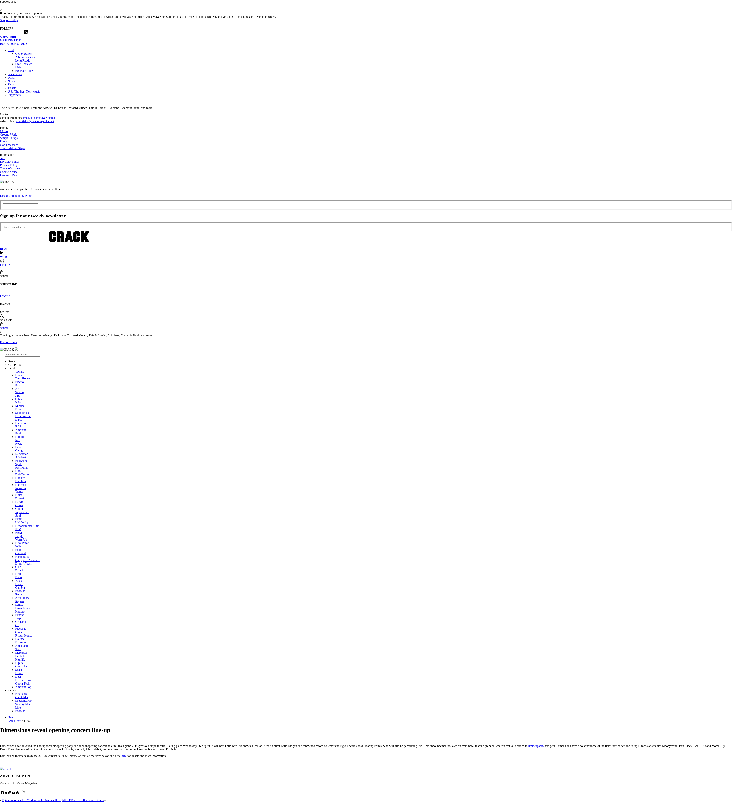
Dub (18, 471)
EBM (18, 532)
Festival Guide (24, 70)
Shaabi (19, 669)
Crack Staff (14, 720)
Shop (11, 84)
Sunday (19, 392)
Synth (18, 464)
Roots (18, 594)
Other (18, 399)
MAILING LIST (10, 40)
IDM (18, 529)
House (19, 375)
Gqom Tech (22, 683)
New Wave (22, 543)
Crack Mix (21, 697)
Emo (18, 447)
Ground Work (8, 134)
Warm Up (21, 539)
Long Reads (22, 60)
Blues (18, 577)
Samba (19, 604)
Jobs (2, 158)
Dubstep (20, 477)
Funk (18, 519)
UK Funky (21, 522)
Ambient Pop (23, 687)
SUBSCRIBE (8, 36)
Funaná (19, 615)
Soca (18, 649)
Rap (17, 440)
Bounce (20, 639)
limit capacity (536, 746)
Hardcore (20, 423)
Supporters (14, 95)
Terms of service (10, 168)
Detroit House (23, 680)
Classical (20, 553)
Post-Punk (21, 467)
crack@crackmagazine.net (39, 117)
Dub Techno (22, 474)
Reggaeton (21, 453)
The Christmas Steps (12, 148)
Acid (18, 388)
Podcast (20, 591)
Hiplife (19, 663)
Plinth (3, 141)
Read (11, 50)
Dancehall (21, 484)
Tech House (22, 378)
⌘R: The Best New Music (24, 91)
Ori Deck (20, 621)
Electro (19, 381)
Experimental (23, 416)
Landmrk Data (9, 175)
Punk (18, 433)
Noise (18, 495)
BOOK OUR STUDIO (14, 43)
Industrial (20, 488)
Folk (18, 549)
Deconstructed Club (27, 525)
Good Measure (9, 144)
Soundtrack (22, 412)
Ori (17, 625)
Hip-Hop (20, 436)
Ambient (20, 429)
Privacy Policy (9, 165)
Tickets (12, 87)
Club (18, 567)
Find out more (8, 342)
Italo (18, 402)
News (11, 81)
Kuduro (20, 611)
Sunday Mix (22, 704)
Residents (21, 693)
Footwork (21, 460)
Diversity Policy (9, 161)
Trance (19, 491)
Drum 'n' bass (23, 563)
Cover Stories (23, 53)
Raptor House (23, 635)
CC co (4, 131)
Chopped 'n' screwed (27, 560)
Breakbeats (22, 556)
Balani (19, 570)
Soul (18, 515)
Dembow (20, 481)
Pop (17, 385)
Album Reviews (25, 57)
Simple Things (9, 138)
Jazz (17, 395)
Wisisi (18, 580)
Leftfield (20, 656)
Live (18, 707)
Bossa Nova (22, 608)
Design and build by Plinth (16, 195)
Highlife (20, 659)
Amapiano (21, 645)
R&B (18, 426)
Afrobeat (20, 457)
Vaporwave (22, 512)
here (124, 755)
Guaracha (21, 666)
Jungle (19, 536)
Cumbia (20, 587)
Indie (18, 546)
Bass (18, 409)
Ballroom (20, 642)
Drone (19, 584)
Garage (19, 450)
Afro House (22, 597)
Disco (18, 419)
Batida (19, 501)
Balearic (20, 498)
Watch (11, 77)
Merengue (21, 652)
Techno (19, 371)
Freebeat (20, 628)
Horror (19, 673)
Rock (18, 443)
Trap (18, 618)
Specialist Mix (23, 700)
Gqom (19, 508)
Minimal (20, 405)
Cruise (19, 632)
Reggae (19, 601)
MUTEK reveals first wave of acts (83, 800)
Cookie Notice (9, 171)
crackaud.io (15, 74)
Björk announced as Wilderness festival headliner (31, 800)
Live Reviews (23, 64)
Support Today (9, 20)
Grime (19, 505)
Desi (18, 676)
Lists (18, 67)
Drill (18, 573)
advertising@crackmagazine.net (35, 121)
